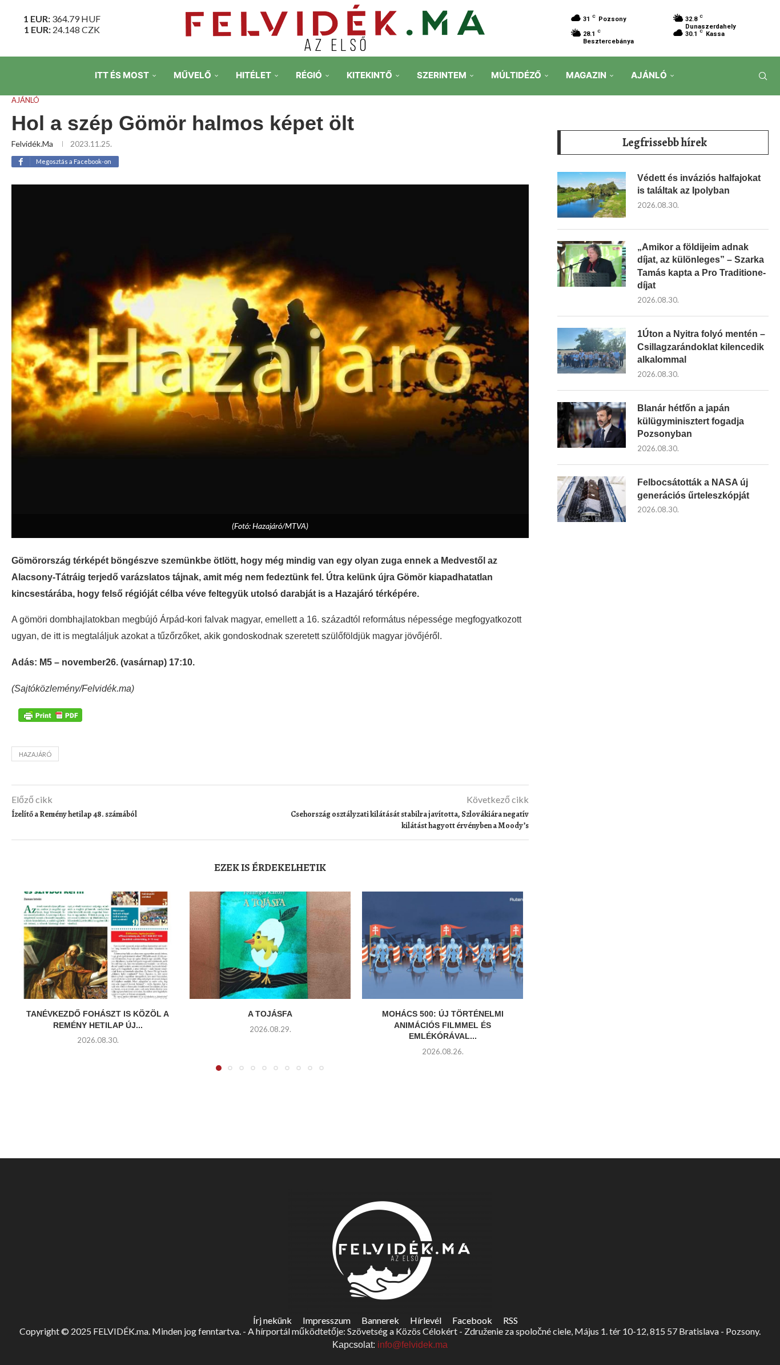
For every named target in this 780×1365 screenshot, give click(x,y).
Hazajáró (35, 754)
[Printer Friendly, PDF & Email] (50, 714)
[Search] (763, 76)
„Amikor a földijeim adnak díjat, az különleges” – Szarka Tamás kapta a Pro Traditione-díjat (701, 266)
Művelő (192, 75)
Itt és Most (122, 75)
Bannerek (380, 1320)
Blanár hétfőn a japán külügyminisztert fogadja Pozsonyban (690, 421)
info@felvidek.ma (412, 1345)
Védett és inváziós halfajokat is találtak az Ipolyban (699, 184)
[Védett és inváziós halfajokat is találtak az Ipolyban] (591, 195)
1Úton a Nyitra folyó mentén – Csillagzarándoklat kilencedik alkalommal (701, 346)
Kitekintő (369, 75)
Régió (309, 75)
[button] (32, 988)
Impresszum (327, 1320)
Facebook (472, 1320)
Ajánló (649, 75)
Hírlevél (425, 1320)
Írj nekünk (272, 1320)
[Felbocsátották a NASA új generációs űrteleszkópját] (591, 499)
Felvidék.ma (32, 143)
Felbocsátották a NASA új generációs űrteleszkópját (693, 488)
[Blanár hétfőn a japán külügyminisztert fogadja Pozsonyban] (591, 425)
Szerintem (442, 75)
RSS (510, 1320)
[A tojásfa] (270, 945)
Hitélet (253, 75)
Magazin (586, 75)
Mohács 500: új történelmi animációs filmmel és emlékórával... (443, 1025)
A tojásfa (270, 1013)
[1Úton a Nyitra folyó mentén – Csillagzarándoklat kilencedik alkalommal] (591, 351)
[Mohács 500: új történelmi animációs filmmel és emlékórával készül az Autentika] (442, 945)
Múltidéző (516, 75)
